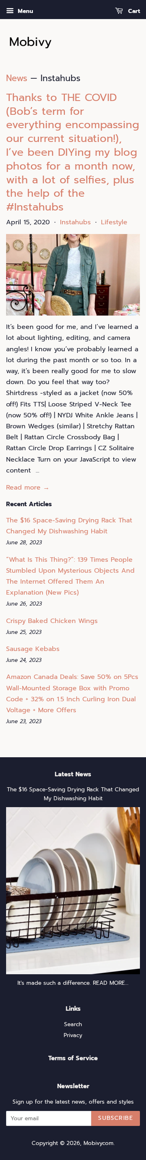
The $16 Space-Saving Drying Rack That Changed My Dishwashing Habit (73, 794)
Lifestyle (114, 222)
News (16, 78)
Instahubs (75, 222)
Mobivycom (99, 1143)
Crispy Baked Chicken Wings (52, 621)
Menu (24, 11)
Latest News (73, 774)
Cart (133, 11)
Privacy (73, 1035)
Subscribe (115, 1118)
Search (73, 1024)
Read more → (27, 487)
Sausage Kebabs (33, 649)
